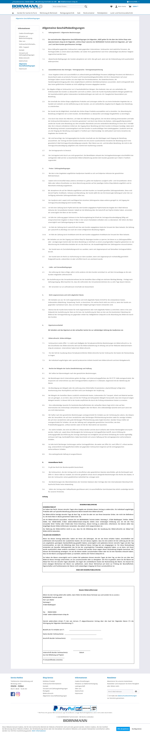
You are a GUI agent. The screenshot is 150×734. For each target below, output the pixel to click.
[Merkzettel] (111, 7)
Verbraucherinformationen (28, 44)
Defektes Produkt (49, 681)
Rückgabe (46, 691)
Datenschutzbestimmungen (127, 696)
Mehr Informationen (39, 731)
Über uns (22, 41)
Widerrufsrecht (24, 58)
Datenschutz (23, 61)
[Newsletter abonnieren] (136, 691)
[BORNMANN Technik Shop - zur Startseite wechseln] (27, 7)
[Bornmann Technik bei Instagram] (18, 694)
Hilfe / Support (24, 47)
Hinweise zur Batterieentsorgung (25, 37)
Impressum (23, 69)
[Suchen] (86, 6)
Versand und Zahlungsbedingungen (26, 54)
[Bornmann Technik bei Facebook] (13, 694)
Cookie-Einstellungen (26, 33)
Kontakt (21, 50)
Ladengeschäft (80, 686)
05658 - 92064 (17, 686)
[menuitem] (67, 1)
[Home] (13, 12)
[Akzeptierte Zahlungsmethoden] (75, 708)
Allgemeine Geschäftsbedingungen (27, 65)
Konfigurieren (137, 729)
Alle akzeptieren (123, 729)
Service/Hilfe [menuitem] (133, 2)
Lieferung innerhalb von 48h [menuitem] (47, 2)
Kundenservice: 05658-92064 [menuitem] (24, 2)
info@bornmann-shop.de (69, 2)
